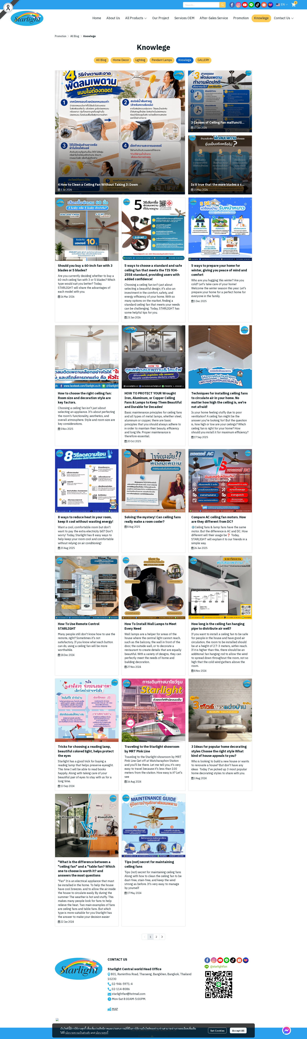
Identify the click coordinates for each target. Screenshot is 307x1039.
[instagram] (238, 5)
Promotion (60, 36)
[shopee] (264, 5)
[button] (204, 5)
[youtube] (245, 5)
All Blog (74, 36)
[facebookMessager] (286, 1030)
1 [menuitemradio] (150, 936)
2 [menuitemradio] (156, 936)
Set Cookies (217, 1030)
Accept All (238, 1030)
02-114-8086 (121, 989)
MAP (115, 1009)
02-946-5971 (121, 984)
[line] (251, 5)
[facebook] (232, 5)
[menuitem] (162, 937)
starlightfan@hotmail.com (128, 994)
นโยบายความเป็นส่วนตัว (77, 1032)
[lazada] (270, 5)
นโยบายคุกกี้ (101, 1032)
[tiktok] (257, 5)
